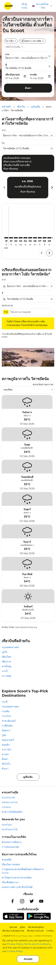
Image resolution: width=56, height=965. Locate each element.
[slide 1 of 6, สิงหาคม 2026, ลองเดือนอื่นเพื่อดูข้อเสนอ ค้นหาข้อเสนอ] (27, 187)
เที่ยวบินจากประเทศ (35, 931)
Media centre (10, 802)
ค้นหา (28, 88)
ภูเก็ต (4, 652)
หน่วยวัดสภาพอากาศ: (43, 384)
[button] (32, 41)
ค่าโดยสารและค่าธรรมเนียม (17, 877)
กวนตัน (5, 711)
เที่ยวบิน (21, 106)
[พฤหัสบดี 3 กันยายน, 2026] (21, 237)
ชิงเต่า (5, 759)
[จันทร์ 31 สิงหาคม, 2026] (6, 237)
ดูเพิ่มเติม (28, 777)
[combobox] (26, 135)
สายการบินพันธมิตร (12, 811)
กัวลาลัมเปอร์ (9, 720)
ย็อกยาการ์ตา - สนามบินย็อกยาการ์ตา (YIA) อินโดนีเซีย (26, 58)
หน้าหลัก (6, 106)
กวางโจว (6, 716)
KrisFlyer (7, 824)
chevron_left (4, 187)
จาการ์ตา (6, 749)
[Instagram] (22, 901)
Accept (28, 959)
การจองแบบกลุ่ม (10, 846)
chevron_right (51, 187)
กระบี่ (4, 671)
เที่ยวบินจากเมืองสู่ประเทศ (13, 931)
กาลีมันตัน (7, 725)
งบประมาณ (7, 305)
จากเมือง (50, 931)
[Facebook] (12, 901)
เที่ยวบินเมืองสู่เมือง (36, 927)
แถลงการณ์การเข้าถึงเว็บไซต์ (17, 887)
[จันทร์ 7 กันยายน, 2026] (40, 237)
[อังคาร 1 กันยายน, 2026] (11, 237)
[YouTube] (41, 901)
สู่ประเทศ (13, 927)
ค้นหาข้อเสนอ (27, 191)
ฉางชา (5, 754)
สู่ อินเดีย (35, 106)
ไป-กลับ (9, 41)
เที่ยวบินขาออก (12, 74)
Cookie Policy (15, 951)
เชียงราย (6, 661)
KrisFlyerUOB (10, 829)
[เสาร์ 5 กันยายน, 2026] (30, 237)
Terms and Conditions (37, 944)
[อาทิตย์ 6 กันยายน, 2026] (35, 237)
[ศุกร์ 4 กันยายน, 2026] (25, 237)
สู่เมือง (22, 927)
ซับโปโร (6, 763)
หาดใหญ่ (6, 666)
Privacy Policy (15, 944)
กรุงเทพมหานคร (10, 647)
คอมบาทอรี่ (8, 740)
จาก (7, 54)
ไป (3, 143)
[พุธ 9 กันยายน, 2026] (49, 237)
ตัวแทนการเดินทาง (12, 842)
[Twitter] (31, 901)
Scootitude (8, 797)
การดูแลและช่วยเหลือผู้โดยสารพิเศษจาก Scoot (23, 871)
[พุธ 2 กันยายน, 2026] (16, 237)
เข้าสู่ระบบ (24, 6)
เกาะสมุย (6, 675)
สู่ (6, 64)
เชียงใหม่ (6, 656)
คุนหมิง (6, 744)
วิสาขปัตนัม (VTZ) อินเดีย (18, 68)
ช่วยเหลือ (6, 859)
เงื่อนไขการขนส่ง (11, 864)
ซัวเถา (5, 768)
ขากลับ (33, 74)
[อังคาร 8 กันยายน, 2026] (44, 237)
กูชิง (4, 735)
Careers (6, 807)
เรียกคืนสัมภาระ (10, 882)
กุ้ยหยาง (6, 730)
